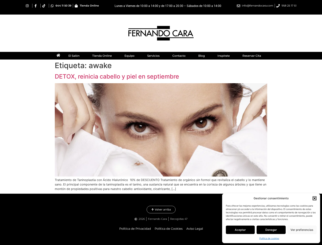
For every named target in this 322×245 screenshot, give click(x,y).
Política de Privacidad (135, 228)
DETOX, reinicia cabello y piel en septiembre (117, 76)
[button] (314, 198)
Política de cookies (269, 238)
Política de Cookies (169, 228)
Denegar (271, 230)
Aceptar (240, 230)
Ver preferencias (302, 230)
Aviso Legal (194, 228)
